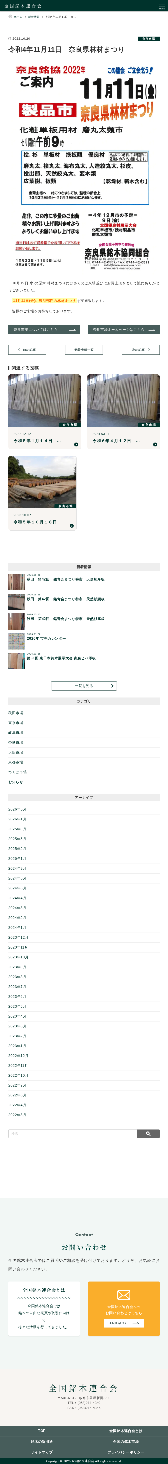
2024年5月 (17, 888)
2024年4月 (17, 898)
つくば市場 (17, 772)
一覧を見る (84, 686)
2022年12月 (18, 1056)
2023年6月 (17, 996)
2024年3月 (17, 908)
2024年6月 (17, 878)
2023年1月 (17, 1046)
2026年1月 (17, 819)
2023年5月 (17, 1006)
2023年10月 (18, 957)
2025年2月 (17, 849)
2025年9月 (17, 829)
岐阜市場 (15, 733)
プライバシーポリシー (126, 1452)
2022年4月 (17, 1105)
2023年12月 (18, 937)
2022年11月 (18, 1065)
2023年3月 (17, 1026)
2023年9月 (17, 967)
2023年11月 (18, 947)
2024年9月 (17, 868)
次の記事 (138, 350)
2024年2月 (17, 918)
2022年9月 (17, 1085)
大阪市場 (15, 752)
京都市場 (15, 762)
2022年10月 (18, 1075)
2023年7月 (17, 987)
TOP (42, 1431)
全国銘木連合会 (84, 1388)
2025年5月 (17, 839)
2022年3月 (17, 1115)
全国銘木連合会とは (125, 1431)
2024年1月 (17, 927)
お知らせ (15, 782)
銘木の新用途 (42, 1441)
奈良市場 (15, 742)
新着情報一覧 (84, 350)
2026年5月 (17, 809)
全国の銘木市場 (126, 1441)
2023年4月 (17, 1016)
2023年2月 (17, 1036)
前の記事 (29, 350)
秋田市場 (15, 713)
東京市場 (15, 723)
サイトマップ (42, 1452)
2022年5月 (17, 1095)
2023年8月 (17, 977)
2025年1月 (17, 858)
